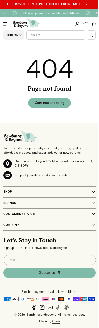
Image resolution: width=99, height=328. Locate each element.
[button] (8, 28)
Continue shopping (47, 107)
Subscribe (45, 277)
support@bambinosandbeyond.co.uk (41, 179)
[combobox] (53, 39)
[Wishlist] (82, 28)
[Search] (87, 39)
